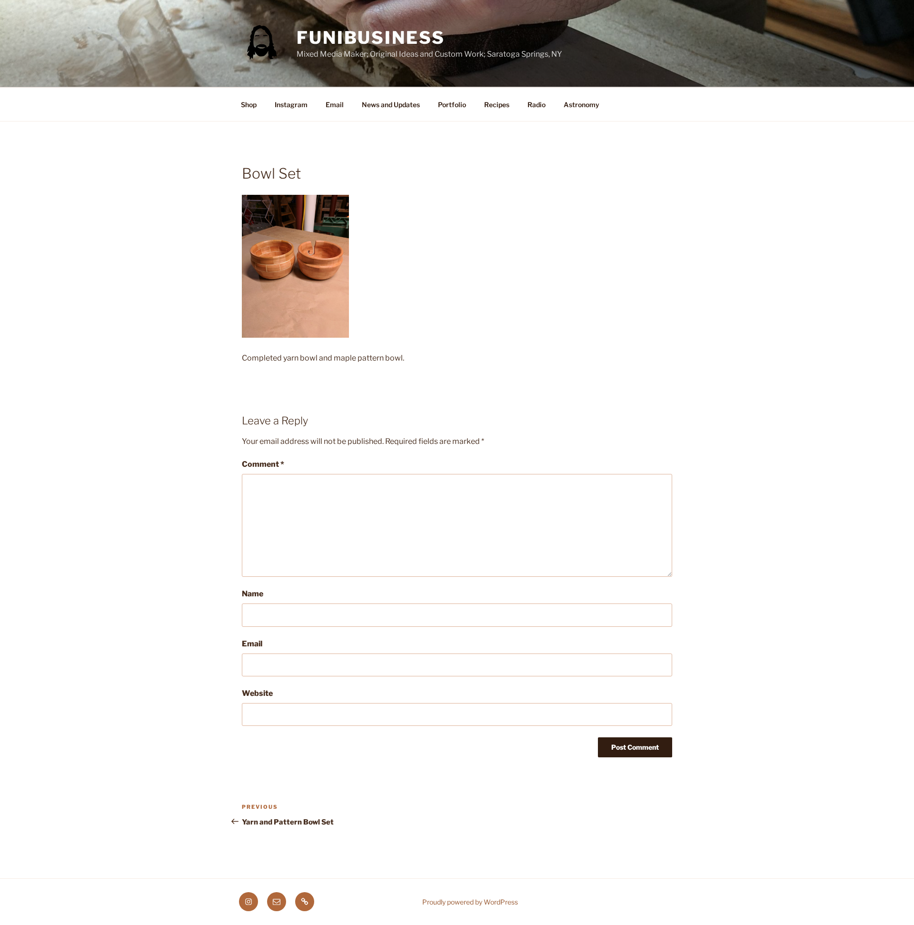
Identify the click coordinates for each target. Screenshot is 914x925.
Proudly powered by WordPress (470, 902)
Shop (249, 105)
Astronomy (581, 105)
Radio (536, 105)
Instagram (291, 105)
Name (252, 593)
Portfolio (452, 105)
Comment (263, 464)
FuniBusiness (371, 37)
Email (335, 105)
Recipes (496, 105)
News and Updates (391, 105)
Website (257, 693)
